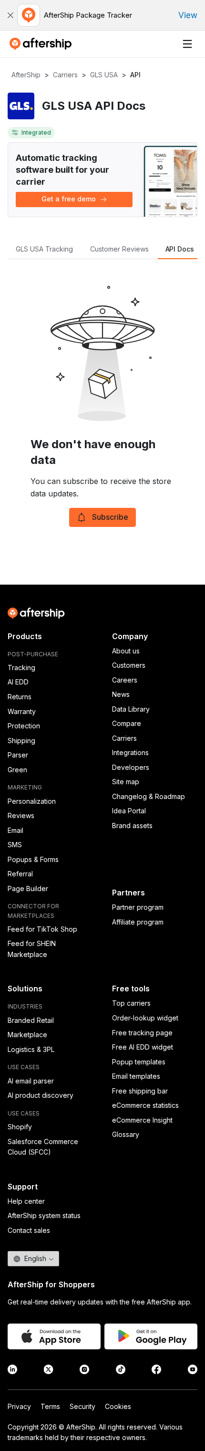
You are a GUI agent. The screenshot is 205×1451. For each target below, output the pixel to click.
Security (82, 1406)
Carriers (65, 75)
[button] (10, 15)
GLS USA (104, 75)
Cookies (118, 1406)
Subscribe (110, 517)
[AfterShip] (43, 44)
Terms (50, 1406)
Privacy (19, 1406)
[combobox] (33, 1258)
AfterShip (26, 75)
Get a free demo (68, 199)
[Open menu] (187, 44)
